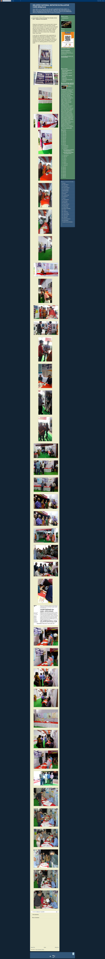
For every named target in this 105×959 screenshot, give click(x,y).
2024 (63, 134)
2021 (63, 138)
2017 (63, 144)
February (65, 163)
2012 (63, 172)
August (64, 156)
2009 (63, 177)
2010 (63, 175)
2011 (63, 174)
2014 (63, 169)
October (64, 148)
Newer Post (33, 947)
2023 (63, 135)
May (64, 160)
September (65, 155)
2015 (63, 168)
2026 (63, 131)
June (64, 159)
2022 (63, 137)
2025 (63, 132)
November (65, 147)
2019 (63, 141)
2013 (63, 171)
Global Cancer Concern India (67, 79)
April (64, 162)
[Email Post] (57, 911)
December (65, 145)
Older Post (57, 947)
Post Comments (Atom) (40, 949)
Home (45, 947)
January (64, 165)
